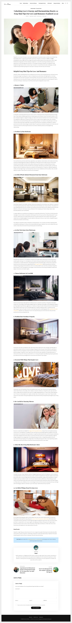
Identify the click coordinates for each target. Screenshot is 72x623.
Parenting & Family (42, 3)
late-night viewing (38, 264)
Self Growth (50, 3)
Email (30, 600)
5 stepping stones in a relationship (35, 539)
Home (21, 3)
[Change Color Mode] (65, 3)
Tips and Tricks (38, 8)
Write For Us (36, 617)
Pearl (28, 16)
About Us (30, 617)
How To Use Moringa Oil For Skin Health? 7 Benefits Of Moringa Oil (45, 570)
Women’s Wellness (33, 3)
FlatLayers (49, 619)
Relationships (25, 3)
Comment (17, 588)
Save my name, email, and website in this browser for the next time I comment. (31, 605)
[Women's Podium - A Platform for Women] (7, 6)
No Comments (39, 16)
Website (45, 600)
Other (63, 3)
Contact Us (41, 617)
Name (16, 600)
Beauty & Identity (57, 3)
